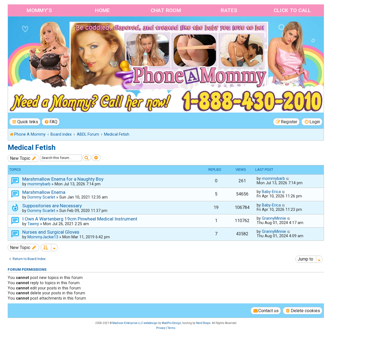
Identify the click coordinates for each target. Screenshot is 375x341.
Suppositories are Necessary (52, 205)
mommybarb (39, 184)
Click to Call (292, 10)
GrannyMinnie (274, 218)
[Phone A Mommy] (39, 28)
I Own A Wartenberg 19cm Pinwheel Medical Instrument (79, 219)
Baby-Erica (271, 191)
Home (102, 10)
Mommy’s (39, 10)
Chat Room (166, 10)
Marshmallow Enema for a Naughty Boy (62, 179)
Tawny (33, 224)
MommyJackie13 (42, 237)
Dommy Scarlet (41, 197)
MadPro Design (171, 323)
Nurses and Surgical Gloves (50, 232)
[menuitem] (51, 121)
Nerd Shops (203, 323)
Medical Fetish (31, 147)
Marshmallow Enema (43, 192)
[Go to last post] (288, 178)
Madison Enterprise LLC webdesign (135, 323)
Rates (229, 10)
